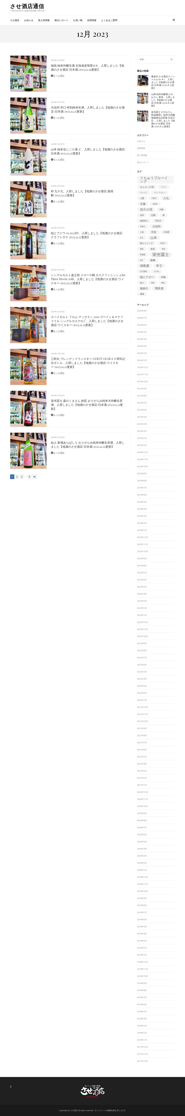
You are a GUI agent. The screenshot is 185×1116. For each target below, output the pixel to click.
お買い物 (77, 20)
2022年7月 (142, 657)
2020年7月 (142, 827)
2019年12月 (142, 877)
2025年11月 (142, 374)
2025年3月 (142, 431)
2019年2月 (142, 948)
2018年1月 (142, 1040)
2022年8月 (142, 650)
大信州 (156, 226)
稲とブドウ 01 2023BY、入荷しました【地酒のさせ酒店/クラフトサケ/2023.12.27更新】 (87, 235)
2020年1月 (142, 870)
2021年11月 (142, 714)
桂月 (141, 260)
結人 (142, 283)
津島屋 (144, 265)
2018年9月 (142, 983)
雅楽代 (144, 288)
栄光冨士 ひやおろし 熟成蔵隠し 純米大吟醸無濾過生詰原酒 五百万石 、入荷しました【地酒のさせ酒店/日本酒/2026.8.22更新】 (163, 119)
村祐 (163, 249)
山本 (153, 237)
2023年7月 (142, 573)
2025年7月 (142, 403)
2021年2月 (142, 778)
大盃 (142, 232)
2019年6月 (142, 919)
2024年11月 (142, 459)
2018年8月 (142, 990)
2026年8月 (142, 311)
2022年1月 (142, 700)
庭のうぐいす (146, 243)
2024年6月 (142, 495)
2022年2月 (142, 693)
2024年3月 (142, 516)
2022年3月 (142, 686)
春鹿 (153, 249)
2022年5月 (142, 672)
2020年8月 (142, 820)
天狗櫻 (166, 232)
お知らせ (28, 20)
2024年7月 (142, 488)
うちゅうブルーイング (154, 179)
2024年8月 (142, 480)
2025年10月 (142, 381)
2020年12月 (142, 792)
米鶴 (163, 277)
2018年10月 (142, 976)
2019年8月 (142, 905)
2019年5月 (142, 926)
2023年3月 (142, 601)
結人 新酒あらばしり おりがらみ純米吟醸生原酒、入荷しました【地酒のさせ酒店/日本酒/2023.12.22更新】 (88, 444)
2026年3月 (142, 346)
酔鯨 (163, 283)
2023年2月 (142, 608)
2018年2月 (142, 1033)
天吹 (153, 232)
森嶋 (152, 260)
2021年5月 (142, 757)
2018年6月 (142, 1004)
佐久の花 (146, 209)
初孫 (142, 215)
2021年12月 (142, 707)
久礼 (166, 198)
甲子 (159, 266)
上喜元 (153, 198)
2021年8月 (142, 735)
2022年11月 (142, 629)
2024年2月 (142, 523)
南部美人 (144, 221)
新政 (142, 249)
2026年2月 (142, 353)
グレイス (143, 192)
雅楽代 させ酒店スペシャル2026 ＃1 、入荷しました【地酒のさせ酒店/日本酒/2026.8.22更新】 (163, 82)
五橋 (143, 203)
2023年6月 (142, 580)
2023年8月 (142, 565)
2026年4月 (142, 339)
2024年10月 (142, 466)
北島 (153, 215)
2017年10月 (142, 1061)
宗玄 (141, 238)
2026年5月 (142, 332)
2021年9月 (142, 728)
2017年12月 (142, 1047)
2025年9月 (142, 388)
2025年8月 (142, 396)
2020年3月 (142, 856)
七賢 (142, 198)
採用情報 (91, 20)
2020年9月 (142, 813)
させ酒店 (14, 20)
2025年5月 (142, 417)
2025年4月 (142, 424)
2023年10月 (142, 551)
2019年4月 (142, 934)
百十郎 (156, 271)
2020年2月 (142, 863)
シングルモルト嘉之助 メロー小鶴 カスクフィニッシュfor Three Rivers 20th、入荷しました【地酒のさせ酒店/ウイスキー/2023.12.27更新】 (88, 279)
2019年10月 (142, 891)
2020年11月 (142, 799)
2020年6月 (142, 834)
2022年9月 (142, 643)
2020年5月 (142, 842)
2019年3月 (142, 941)
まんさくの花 (147, 187)
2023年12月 (142, 537)
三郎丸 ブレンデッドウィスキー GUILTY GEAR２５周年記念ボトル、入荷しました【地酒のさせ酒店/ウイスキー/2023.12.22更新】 (88, 363)
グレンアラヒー (159, 192)
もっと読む (59, 75)
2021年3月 (142, 771)
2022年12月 (142, 622)
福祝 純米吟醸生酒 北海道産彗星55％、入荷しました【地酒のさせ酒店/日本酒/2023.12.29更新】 (87, 67)
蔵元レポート (61, 20)
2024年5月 (142, 502)
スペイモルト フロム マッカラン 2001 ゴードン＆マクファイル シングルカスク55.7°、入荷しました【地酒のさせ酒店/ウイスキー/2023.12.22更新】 (87, 321)
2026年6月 (142, 325)
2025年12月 (142, 367)
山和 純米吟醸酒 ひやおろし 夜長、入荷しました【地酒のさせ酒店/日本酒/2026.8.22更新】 (163, 100)
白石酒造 (143, 271)
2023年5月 (142, 587)
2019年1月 (142, 955)
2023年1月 (142, 615)
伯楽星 (155, 204)
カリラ (163, 187)
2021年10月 (142, 721)
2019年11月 (142, 884)
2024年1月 (142, 530)
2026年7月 (142, 318)
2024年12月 (142, 452)
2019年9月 (142, 898)
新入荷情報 (44, 20)
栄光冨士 (160, 254)
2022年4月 (142, 679)
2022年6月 (142, 665)
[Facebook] (11, 1086)
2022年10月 (142, 636)
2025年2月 (142, 438)
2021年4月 (142, 764)
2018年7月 (142, 997)
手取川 (162, 243)
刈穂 (161, 209)
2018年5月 (142, 1011)
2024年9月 (142, 473)
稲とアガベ (147, 277)
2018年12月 (142, 962)
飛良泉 (159, 288)
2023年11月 (142, 544)
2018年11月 (142, 969)
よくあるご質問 (109, 20)
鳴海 (142, 294)
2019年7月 (142, 912)
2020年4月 (142, 849)
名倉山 (142, 226)
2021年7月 (142, 742)
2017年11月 (142, 1054)
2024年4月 (142, 509)
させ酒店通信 (27, 6)
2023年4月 (142, 594)
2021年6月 (142, 749)
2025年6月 (142, 410)
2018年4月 (142, 1018)
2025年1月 (142, 445)
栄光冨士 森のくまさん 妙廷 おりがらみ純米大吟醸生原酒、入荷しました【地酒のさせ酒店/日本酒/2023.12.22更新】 (87, 405)
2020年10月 (142, 806)
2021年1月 (142, 785)
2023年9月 (142, 558)
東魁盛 (142, 254)
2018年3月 (142, 1026)
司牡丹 (158, 221)
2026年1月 (142, 360)
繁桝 (152, 283)
